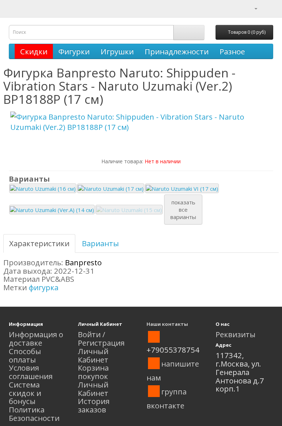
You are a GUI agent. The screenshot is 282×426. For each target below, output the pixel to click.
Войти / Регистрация (101, 338)
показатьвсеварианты (183, 210)
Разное (232, 51)
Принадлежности (177, 51)
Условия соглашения (31, 372)
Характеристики (39, 243)
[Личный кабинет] (251, 8)
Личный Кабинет (93, 355)
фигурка (43, 287)
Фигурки (74, 51)
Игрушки (117, 51)
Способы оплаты (25, 355)
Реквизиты (236, 334)
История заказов (93, 405)
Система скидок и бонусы (25, 393)
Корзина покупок (93, 372)
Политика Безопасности (34, 413)
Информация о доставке (36, 338)
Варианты (100, 243)
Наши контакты (167, 324)
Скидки (33, 51)
